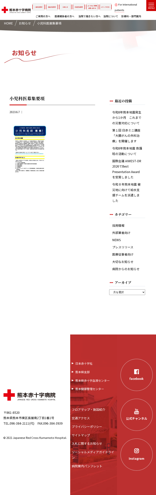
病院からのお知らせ (126, 269)
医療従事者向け (123, 254)
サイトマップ (81, 435)
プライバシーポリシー (87, 426)
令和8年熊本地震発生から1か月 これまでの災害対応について (126, 117)
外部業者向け (121, 233)
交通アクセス (81, 418)
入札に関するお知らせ (87, 443)
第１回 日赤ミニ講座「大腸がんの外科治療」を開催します (126, 135)
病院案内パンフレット (87, 466)
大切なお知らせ (123, 262)
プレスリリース (122, 247)
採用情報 (118, 225)
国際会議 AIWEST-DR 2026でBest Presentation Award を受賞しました (126, 169)
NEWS (116, 240)
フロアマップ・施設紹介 (88, 409)
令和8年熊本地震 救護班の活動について (127, 151)
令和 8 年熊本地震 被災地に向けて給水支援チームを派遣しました (126, 192)
